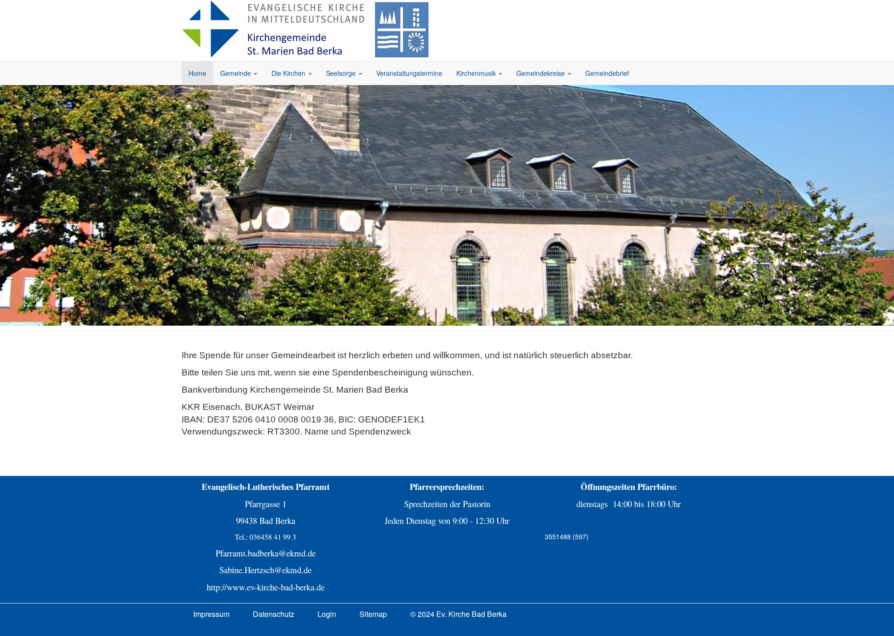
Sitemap (373, 614)
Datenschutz (273, 614)
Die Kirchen (289, 73)
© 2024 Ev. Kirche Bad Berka (458, 614)
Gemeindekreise (541, 73)
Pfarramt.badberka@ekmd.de (266, 553)
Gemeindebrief (607, 73)
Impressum (211, 614)
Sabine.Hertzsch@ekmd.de (265, 570)
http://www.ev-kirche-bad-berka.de (266, 587)
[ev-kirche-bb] (307, 29)
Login (327, 614)
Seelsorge (342, 73)
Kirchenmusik (477, 73)
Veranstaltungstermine (409, 73)
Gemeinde (236, 73)
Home (197, 73)
